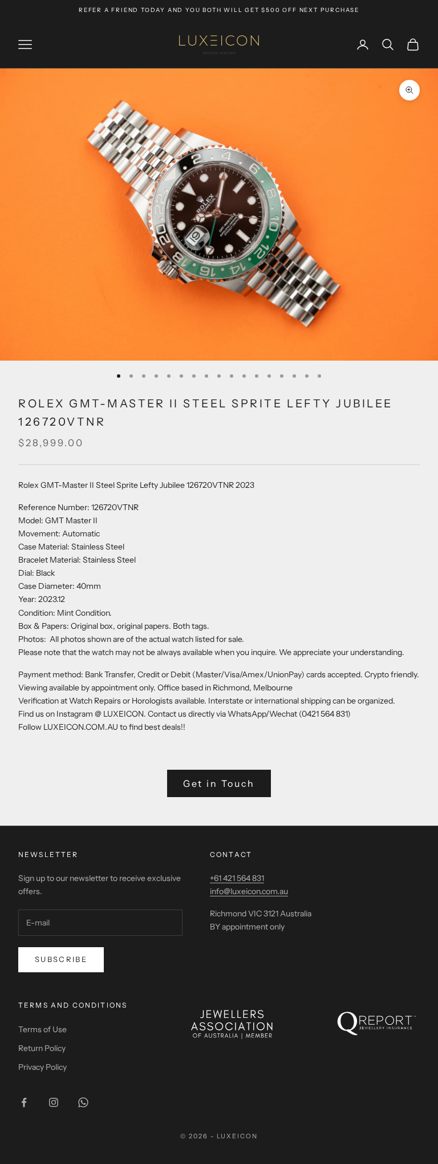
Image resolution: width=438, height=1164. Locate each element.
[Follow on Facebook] (24, 1102)
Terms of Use (42, 1029)
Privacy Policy (42, 1067)
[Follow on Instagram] (53, 1102)
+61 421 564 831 (237, 878)
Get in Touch (219, 783)
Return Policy (42, 1048)
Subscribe (61, 959)
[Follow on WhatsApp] (83, 1102)
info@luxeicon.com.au (249, 891)
